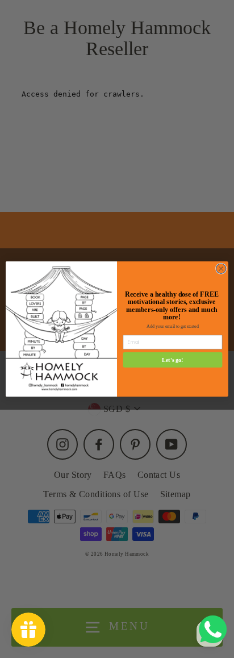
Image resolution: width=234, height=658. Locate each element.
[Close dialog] (221, 269)
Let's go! (172, 360)
